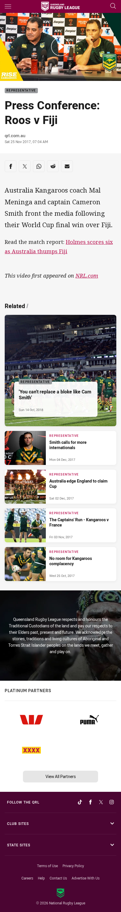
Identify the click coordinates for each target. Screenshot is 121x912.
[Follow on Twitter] (101, 802)
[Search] (113, 6)
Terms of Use (47, 865)
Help (41, 878)
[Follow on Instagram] (111, 802)
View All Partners (61, 776)
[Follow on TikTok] (80, 802)
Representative (21, 91)
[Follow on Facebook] (90, 802)
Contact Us (58, 878)
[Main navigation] (8, 6)
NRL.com (86, 275)
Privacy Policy (73, 865)
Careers (27, 878)
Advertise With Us (86, 878)
